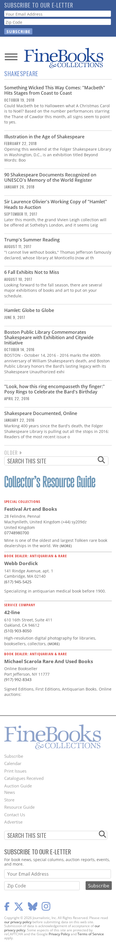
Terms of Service (90, 934)
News (9, 792)
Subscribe (13, 756)
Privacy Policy (59, 934)
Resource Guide (19, 807)
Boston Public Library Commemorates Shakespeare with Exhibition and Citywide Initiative (48, 337)
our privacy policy (18, 922)
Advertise (13, 822)
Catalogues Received (24, 778)
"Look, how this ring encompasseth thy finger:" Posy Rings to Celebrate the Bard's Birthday (54, 389)
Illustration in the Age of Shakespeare (44, 137)
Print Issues (15, 771)
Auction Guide (18, 786)
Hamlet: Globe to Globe (29, 310)
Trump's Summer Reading (32, 240)
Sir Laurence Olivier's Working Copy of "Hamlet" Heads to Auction (55, 204)
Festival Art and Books (30, 509)
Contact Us (14, 814)
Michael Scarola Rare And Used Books (48, 661)
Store (9, 800)
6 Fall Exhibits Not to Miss (31, 272)
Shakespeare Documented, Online (40, 413)
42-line (12, 612)
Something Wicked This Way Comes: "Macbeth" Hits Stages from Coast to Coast (54, 90)
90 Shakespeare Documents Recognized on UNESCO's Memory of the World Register (50, 177)
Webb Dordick (21, 563)
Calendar (12, 763)
